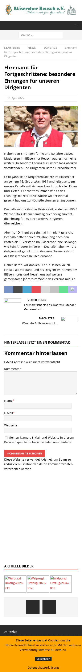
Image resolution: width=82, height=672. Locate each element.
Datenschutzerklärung (43, 667)
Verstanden (43, 658)
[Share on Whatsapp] (63, 289)
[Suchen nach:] (41, 34)
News (32, 48)
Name (8, 401)
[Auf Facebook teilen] (8, 289)
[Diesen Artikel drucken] (54, 289)
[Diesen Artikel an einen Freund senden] (45, 289)
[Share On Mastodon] (72, 289)
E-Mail (8, 413)
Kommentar (12, 369)
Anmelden (10, 631)
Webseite (10, 425)
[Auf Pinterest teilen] (36, 289)
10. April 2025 (15, 98)
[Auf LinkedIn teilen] (27, 289)
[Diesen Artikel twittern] (17, 289)
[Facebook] (33, 607)
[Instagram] (49, 607)
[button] (76, 25)
